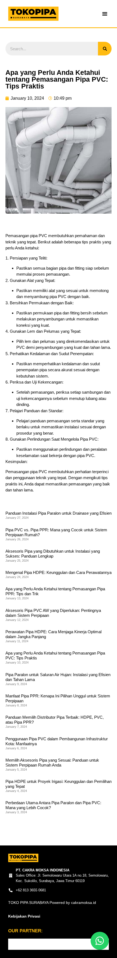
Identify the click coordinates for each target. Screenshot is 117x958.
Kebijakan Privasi (24, 916)
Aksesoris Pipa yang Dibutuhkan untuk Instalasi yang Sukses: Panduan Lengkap (52, 553)
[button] (105, 14)
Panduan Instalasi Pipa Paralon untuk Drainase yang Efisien (58, 513)
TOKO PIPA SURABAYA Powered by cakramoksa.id (52, 902)
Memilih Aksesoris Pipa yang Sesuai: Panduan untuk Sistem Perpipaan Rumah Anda (52, 762)
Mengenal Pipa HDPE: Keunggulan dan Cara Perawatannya (58, 572)
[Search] (105, 48)
